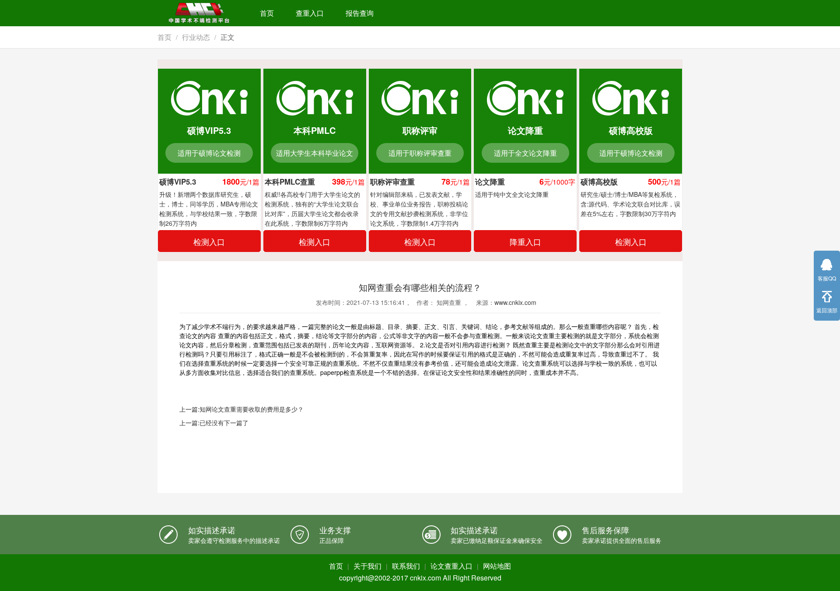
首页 (267, 13)
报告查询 (360, 13)
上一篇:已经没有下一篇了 (213, 422)
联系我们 (406, 566)
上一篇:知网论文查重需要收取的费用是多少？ (241, 409)
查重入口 (310, 13)
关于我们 (368, 566)
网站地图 (497, 566)
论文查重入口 (451, 566)
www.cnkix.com (515, 302)
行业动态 (196, 37)
